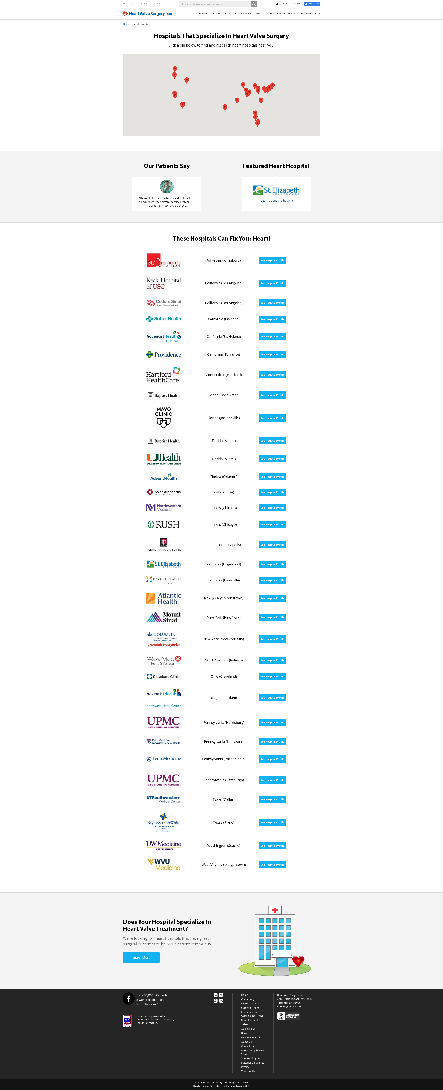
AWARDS (143, 3)
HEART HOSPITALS (264, 13)
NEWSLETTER (313, 13)
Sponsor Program (251, 1058)
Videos (245, 1024)
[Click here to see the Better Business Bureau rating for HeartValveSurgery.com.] (307, 1015)
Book (244, 1033)
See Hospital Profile (272, 260)
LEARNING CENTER (220, 13)
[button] (255, 86)
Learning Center (250, 1003)
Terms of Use (248, 1071)
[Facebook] (128, 998)
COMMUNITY (200, 13)
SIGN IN (297, 3)
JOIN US (283, 3)
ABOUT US (127, 3)
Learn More (141, 957)
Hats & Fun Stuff (250, 1037)
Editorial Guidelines (252, 1062)
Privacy (245, 1067)
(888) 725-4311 (295, 1006)
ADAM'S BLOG (295, 13)
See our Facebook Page (149, 1004)
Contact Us (247, 1046)
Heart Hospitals (250, 1020)
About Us (246, 1041)
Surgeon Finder (250, 1007)
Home (126, 24)
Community (248, 999)
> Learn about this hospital (276, 201)
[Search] (254, 4)
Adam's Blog (248, 1028)
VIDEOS (281, 13)
